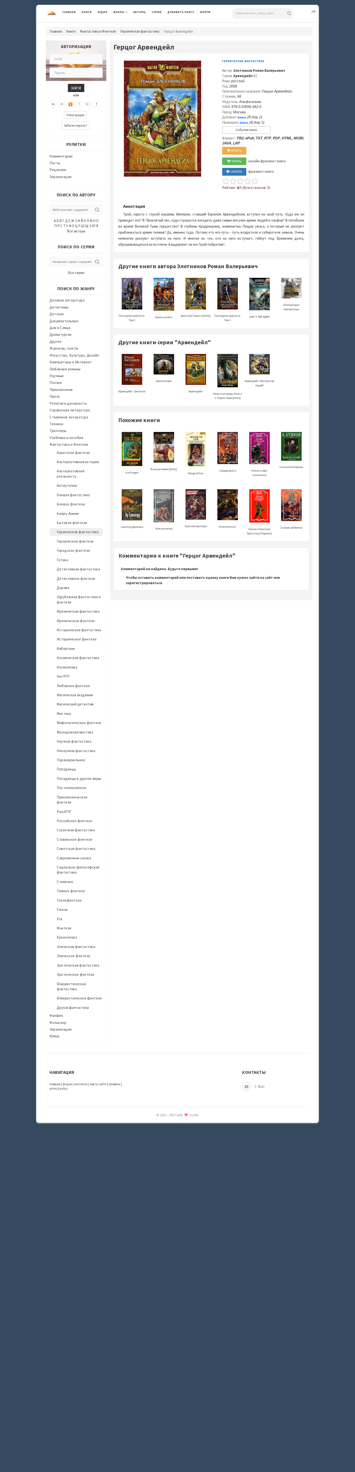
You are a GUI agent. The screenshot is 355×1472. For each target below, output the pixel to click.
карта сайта (98, 1084)
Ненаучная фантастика (76, 750)
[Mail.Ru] (61, 104)
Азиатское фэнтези (73, 452)
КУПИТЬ (236, 151)
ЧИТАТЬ (235, 161)
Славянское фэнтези (74, 839)
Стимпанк (65, 881)
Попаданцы (66, 769)
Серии (157, 12)
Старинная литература (69, 417)
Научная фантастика (74, 741)
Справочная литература (70, 410)
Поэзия (56, 382)
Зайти (76, 87)
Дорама (63, 587)
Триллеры (58, 430)
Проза (55, 396)
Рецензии (58, 169)
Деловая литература (184, 24)
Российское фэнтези (74, 821)
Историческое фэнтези (76, 639)
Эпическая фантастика (76, 946)
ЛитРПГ (63, 676)
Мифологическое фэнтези (79, 722)
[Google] (88, 104)
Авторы (139, 12)
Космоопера (67, 667)
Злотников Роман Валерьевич (259, 70)
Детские (57, 314)
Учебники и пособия (66, 437)
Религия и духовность (68, 403)
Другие (56, 341)
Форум (205, 12)
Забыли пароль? (75, 125)
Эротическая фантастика (78, 965)
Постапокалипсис (72, 787)
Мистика (64, 713)
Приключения (61, 389)
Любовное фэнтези (73, 685)
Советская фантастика (76, 848)
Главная (69, 12)
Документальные (64, 321)
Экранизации (61, 176)
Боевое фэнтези (71, 504)
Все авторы (76, 231)
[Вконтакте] (53, 104)
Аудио (102, 12)
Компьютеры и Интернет (71, 362)
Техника (56, 424)
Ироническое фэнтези (76, 620)
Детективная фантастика (78, 569)
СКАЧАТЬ (235, 172)
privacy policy (59, 1088)
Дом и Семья (60, 327)
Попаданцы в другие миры (79, 778)
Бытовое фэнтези (72, 522)
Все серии (76, 272)
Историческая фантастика (79, 630)
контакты (81, 1084)
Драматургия (60, 334)
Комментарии (61, 156)
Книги (87, 12)
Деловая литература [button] (130, 24)
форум (67, 1084)
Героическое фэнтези (75, 541)
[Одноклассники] (70, 104)
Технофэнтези (69, 900)
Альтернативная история (78, 462)
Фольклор (58, 1022)
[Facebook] (96, 104)
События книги (246, 130)
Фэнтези (64, 928)
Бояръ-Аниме (68, 513)
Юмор (54, 1036)
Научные (57, 375)
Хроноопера (67, 937)
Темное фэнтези (71, 891)
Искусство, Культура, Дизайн (74, 355)
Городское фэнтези (73, 550)
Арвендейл (243, 75)
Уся (59, 919)
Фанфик (56, 1015)
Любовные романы (65, 369)
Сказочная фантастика (76, 830)
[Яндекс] (79, 104)
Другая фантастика (73, 1007)
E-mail (259, 1086)
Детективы (59, 307)
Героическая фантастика (139, 31)
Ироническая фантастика (78, 611)
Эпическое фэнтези (73, 956)
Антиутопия (67, 485)
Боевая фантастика (73, 495)
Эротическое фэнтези (75, 974)
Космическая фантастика (78, 657)
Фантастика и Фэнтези (98, 31)
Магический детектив (75, 704)
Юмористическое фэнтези (79, 998)
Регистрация (75, 115)
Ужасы (62, 909)
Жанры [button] (118, 12)
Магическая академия (75, 695)
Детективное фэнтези (76, 578)
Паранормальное (71, 760)
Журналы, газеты (64, 348)
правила (114, 1084)
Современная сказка (74, 858)
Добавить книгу (180, 12)
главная (55, 1084)
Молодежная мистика (75, 732)
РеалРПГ (64, 811)
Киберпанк (66, 648)
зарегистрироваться (144, 583)
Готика (62, 560)
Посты (55, 163)
